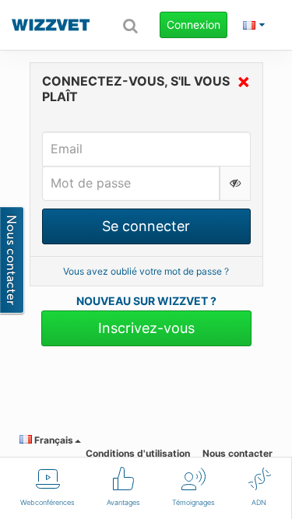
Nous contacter (237, 453)
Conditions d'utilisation (138, 453)
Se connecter (146, 226)
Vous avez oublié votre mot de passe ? (146, 271)
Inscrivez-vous (146, 328)
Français (52, 440)
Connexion (193, 24)
